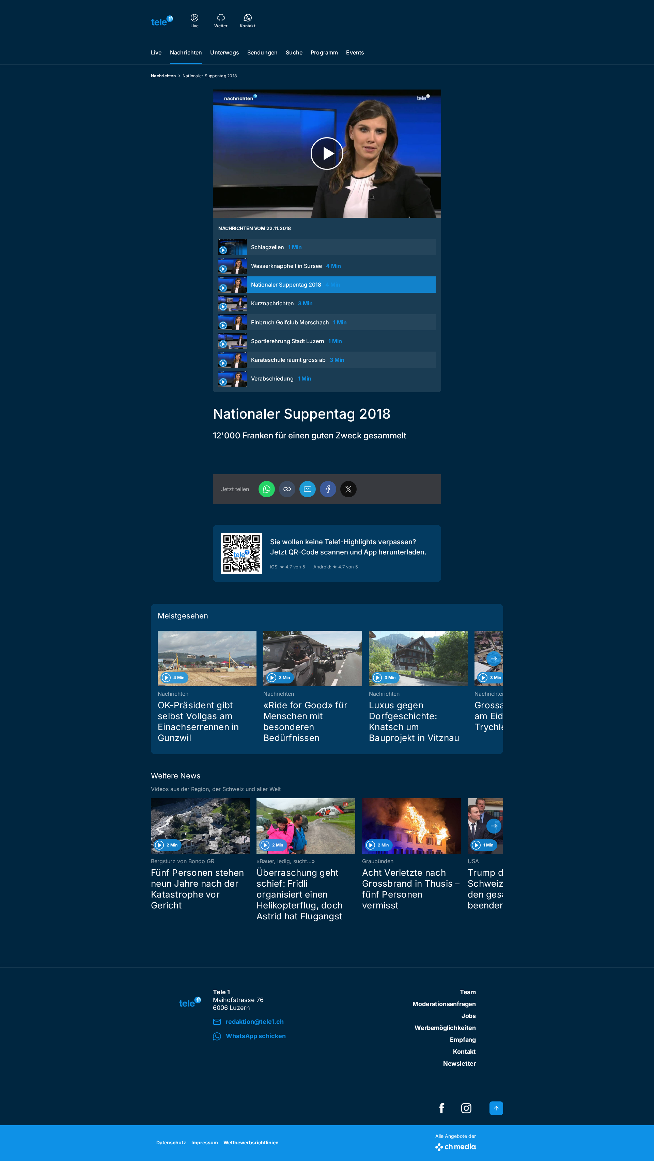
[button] (287, 489)
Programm (324, 52)
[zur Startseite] (162, 20)
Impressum (204, 1142)
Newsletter (459, 1063)
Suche (294, 52)
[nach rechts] (493, 658)
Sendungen (262, 52)
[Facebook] (328, 489)
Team (468, 992)
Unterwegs (224, 52)
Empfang (463, 1039)
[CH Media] (455, 1145)
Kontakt (464, 1051)
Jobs (469, 1015)
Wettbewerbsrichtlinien (251, 1142)
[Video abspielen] (327, 154)
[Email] (307, 489)
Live (156, 52)
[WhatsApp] (267, 489)
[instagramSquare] (466, 1108)
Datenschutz (171, 1142)
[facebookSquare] (442, 1108)
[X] (348, 489)
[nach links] (160, 658)
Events (355, 52)
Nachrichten (186, 52)
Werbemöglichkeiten (445, 1027)
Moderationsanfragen (444, 1003)
